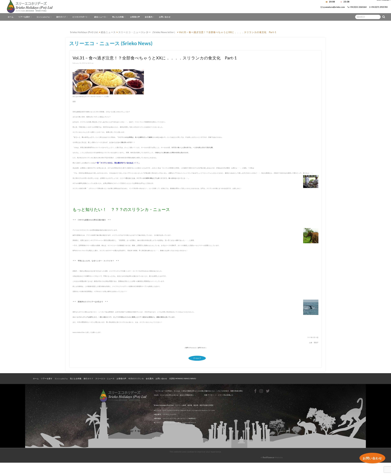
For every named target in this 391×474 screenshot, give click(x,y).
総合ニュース (100, 17)
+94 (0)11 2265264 (357, 7)
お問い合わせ (165, 17)
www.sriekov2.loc (79, 332)
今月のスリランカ (136, 378)
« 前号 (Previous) (190, 347)
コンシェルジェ (43, 17)
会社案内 (149, 17)
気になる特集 (118, 17)
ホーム (11, 17)
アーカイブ (197, 358)
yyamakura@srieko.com (334, 7)
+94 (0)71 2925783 (378, 7)
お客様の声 (135, 17)
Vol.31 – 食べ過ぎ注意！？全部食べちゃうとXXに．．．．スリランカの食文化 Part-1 (155, 57)
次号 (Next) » (202, 347)
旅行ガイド (61, 17)
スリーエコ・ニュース (105, 378)
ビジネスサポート (80, 17)
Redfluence (268, 457)
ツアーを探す (24, 17)
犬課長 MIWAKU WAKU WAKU (183, 378)
